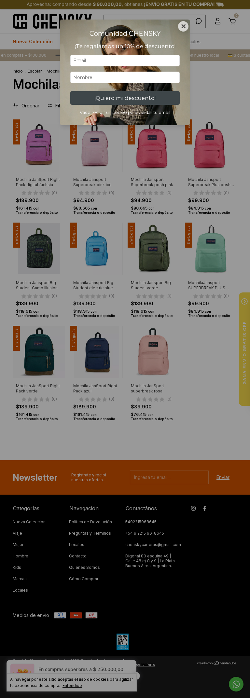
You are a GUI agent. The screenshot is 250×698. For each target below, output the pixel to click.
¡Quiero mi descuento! (125, 98)
